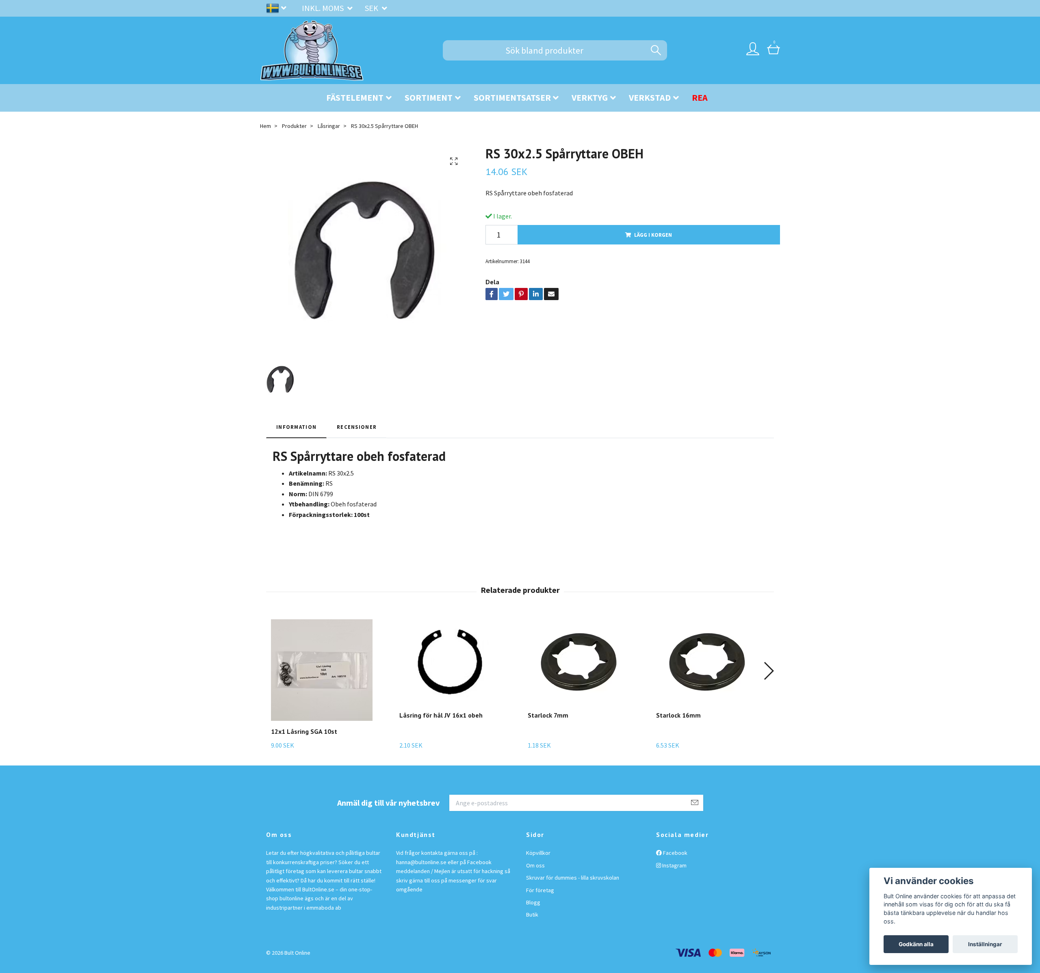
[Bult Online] (312, 50)
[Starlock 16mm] (707, 662)
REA (700, 97)
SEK (372, 8)
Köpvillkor (538, 852)
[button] (768, 671)
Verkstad (650, 97)
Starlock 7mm (548, 715)
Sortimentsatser (512, 97)
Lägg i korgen (653, 234)
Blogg (533, 902)
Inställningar (985, 944)
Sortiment (429, 97)
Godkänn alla (916, 944)
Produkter (294, 126)
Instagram (674, 865)
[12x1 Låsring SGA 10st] (322, 670)
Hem (265, 126)
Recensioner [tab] (357, 427)
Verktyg (590, 97)
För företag (540, 890)
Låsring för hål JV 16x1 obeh (441, 715)
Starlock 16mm (678, 715)
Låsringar (329, 126)
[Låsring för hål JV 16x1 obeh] (450, 662)
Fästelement (355, 97)
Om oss (535, 865)
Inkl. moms (323, 8)
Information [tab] (296, 427)
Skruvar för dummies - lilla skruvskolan (572, 877)
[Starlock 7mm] (578, 662)
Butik (532, 914)
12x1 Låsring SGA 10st (304, 731)
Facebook (674, 852)
